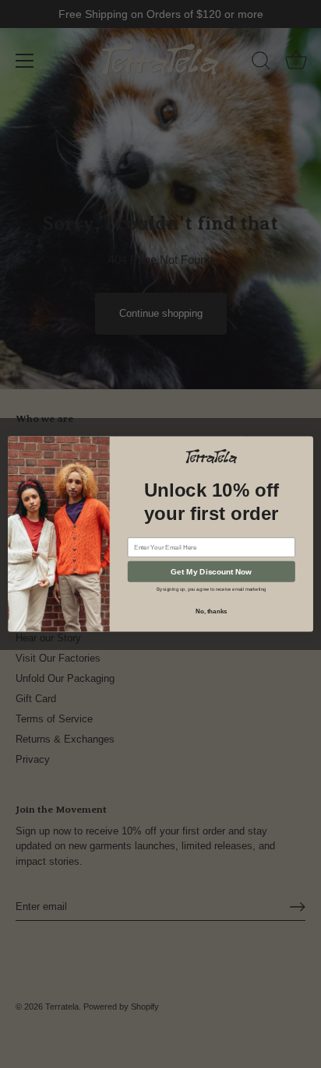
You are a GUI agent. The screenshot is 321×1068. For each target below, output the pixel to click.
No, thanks (212, 611)
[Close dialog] (308, 441)
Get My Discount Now (211, 571)
